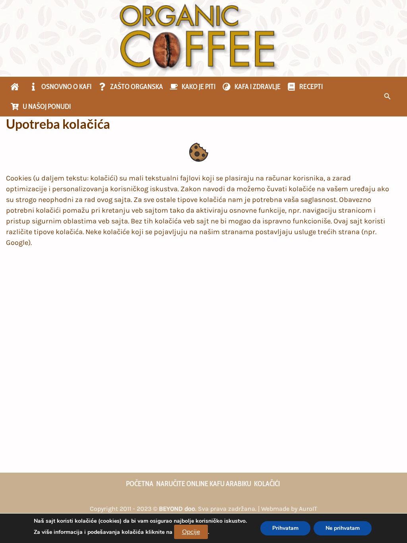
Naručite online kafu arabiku (203, 483)
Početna (139, 483)
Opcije (191, 531)
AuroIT (308, 508)
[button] (387, 96)
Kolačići (267, 483)
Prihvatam (285, 528)
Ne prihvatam (343, 528)
